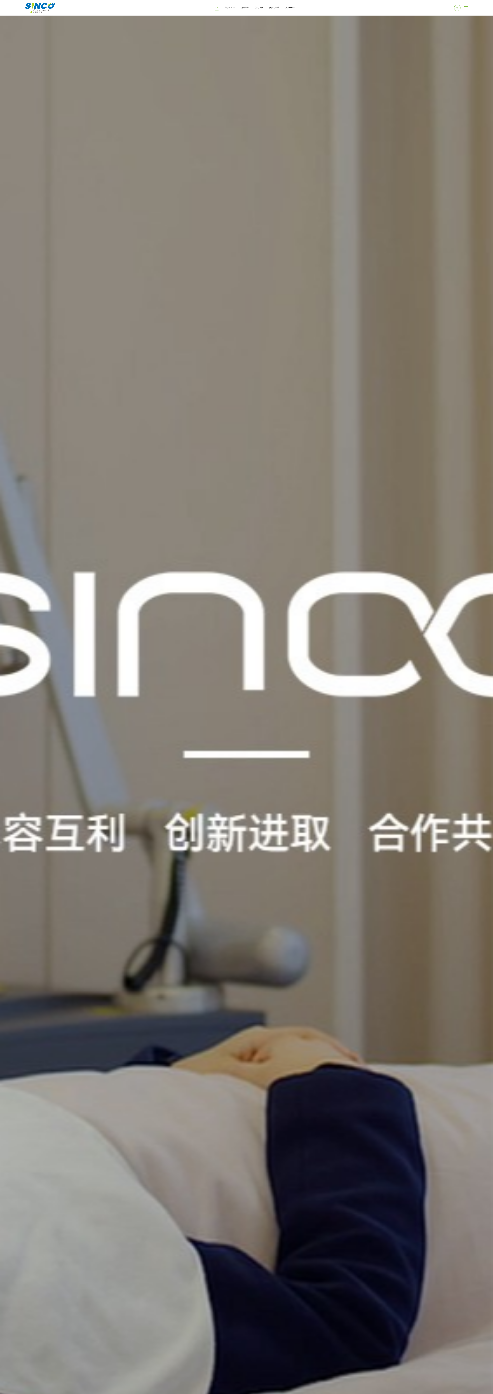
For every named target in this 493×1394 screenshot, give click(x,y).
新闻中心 (259, 8)
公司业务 (245, 8)
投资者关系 (274, 8)
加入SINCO (290, 8)
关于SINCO (230, 8)
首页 (217, 8)
